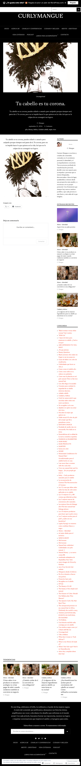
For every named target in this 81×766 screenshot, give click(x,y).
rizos (54, 129)
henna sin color (64, 449)
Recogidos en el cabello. (66, 581)
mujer (50, 129)
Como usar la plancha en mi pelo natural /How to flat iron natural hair (68, 379)
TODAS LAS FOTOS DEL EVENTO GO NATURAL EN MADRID (67, 615)
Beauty (30, 129)
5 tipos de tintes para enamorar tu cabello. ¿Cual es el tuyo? (68, 340)
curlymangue (40, 16)
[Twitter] (5, 9)
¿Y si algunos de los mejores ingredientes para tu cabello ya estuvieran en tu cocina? (67, 314)
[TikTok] (11, 9)
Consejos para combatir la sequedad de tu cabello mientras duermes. (67, 388)
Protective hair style (65, 579)
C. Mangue (40, 123)
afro (26, 129)
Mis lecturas (62, 540)
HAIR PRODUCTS (65, 444)
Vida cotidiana (63, 634)
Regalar (73, 3)
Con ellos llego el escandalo (67, 384)
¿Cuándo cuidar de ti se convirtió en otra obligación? (66, 286)
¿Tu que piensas (64, 350)
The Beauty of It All (65, 586)
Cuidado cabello (43, 129)
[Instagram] (8, 9)
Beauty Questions (64, 352)
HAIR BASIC (63, 441)
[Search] (79, 10)
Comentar (41, 241)
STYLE (61, 584)
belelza (35, 129)
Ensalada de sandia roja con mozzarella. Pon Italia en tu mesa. (67, 429)
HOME (61, 451)
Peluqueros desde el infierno (67, 572)
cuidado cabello (63, 393)
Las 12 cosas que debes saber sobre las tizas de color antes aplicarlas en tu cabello (68, 490)
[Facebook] (2, 9)
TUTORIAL (62, 620)
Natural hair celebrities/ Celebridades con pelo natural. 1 (66, 548)
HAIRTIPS (62, 446)
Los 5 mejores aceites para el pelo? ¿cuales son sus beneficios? (68, 519)
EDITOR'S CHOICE (65, 425)
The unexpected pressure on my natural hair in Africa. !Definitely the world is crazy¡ (68, 608)
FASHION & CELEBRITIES (68, 439)
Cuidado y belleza (62, 309)
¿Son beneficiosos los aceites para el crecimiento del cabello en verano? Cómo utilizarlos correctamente (69, 687)
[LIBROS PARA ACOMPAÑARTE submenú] (57, 34)
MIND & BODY (64, 538)
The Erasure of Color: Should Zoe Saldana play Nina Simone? (68, 596)
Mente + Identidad (62, 224)
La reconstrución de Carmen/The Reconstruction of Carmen (68, 483)
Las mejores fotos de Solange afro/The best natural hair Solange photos (68, 507)
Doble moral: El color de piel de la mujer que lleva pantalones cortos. (68, 420)
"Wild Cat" (62, 335)
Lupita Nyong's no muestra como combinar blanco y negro (67, 526)
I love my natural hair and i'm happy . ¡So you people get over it (68, 471)
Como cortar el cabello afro (67, 369)
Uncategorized (40, 96)
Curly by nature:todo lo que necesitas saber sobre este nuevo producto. (67, 400)
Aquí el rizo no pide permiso (66, 227)
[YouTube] (14, 9)
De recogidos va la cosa (66, 405)
